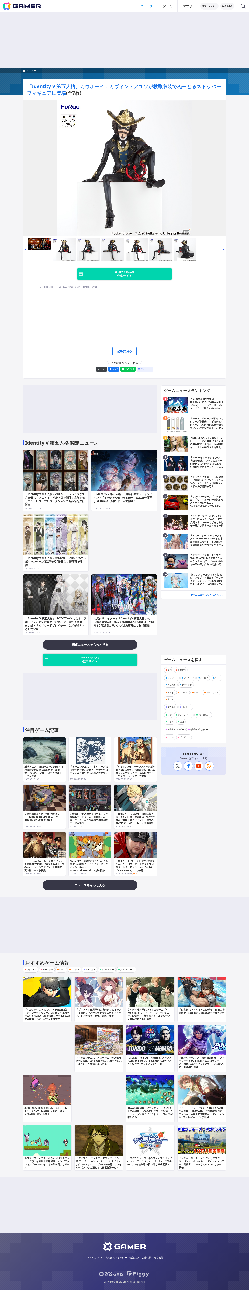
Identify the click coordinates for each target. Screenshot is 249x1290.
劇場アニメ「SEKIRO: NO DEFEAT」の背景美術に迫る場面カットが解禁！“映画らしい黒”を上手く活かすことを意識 (44, 771)
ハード (217, 677)
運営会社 (158, 1257)
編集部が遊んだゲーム (200, 729)
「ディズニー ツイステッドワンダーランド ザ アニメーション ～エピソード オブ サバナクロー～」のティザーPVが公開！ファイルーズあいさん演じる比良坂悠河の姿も (99, 1162)
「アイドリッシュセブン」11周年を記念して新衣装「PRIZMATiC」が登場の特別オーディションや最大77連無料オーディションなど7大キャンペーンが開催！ (202, 1112)
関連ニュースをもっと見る (90, 644)
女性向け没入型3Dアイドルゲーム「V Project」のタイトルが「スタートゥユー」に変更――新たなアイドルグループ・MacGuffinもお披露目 (149, 1014)
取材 (170, 714)
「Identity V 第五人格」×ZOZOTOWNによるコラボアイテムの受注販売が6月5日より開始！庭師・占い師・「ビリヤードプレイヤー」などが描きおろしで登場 (55, 623)
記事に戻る (124, 351)
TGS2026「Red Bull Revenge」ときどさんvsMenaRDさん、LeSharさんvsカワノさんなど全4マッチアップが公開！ (149, 1060)
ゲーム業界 (90, 969)
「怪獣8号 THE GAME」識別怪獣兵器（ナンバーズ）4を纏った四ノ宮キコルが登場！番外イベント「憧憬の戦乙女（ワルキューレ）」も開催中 (135, 818)
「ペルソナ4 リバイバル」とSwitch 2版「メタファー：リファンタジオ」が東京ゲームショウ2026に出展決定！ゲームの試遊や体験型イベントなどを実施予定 (47, 1014)
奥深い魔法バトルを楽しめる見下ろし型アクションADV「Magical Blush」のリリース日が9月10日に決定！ (46, 1111)
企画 (182, 721)
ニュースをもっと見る (90, 885)
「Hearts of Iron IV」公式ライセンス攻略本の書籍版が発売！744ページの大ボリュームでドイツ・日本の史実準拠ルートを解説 (44, 865)
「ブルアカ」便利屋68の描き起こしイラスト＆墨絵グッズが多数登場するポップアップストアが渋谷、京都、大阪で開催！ (98, 1012)
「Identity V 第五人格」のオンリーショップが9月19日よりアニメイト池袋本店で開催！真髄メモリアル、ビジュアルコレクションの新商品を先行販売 (55, 499)
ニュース (147, 6)
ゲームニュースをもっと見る (205, 594)
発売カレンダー (209, 6)
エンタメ (184, 692)
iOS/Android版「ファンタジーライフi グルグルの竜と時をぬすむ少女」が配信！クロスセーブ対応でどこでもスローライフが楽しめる (149, 1112)
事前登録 (182, 670)
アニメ (171, 699)
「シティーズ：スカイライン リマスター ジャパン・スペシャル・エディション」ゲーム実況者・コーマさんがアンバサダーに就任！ (201, 1162)
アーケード (189, 677)
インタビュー (204, 714)
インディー (173, 677)
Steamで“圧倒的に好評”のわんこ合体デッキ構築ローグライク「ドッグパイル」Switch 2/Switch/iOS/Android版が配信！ (89, 865)
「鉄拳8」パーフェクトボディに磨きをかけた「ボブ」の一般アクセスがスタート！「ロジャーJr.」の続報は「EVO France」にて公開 (135, 865)
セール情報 (48, 969)
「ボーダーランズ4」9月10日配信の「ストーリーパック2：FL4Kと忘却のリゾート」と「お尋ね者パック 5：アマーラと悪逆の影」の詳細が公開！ (202, 1062)
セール (171, 737)
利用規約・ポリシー (116, 1257)
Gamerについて (94, 1257)
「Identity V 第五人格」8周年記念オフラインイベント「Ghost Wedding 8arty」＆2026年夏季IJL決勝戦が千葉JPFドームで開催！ (123, 497)
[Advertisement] (124, 40)
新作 (170, 670)
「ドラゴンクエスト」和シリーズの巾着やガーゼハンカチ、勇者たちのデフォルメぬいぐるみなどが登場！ (89, 769)
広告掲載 (146, 1257)
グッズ (197, 692)
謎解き (171, 692)
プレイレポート (185, 714)
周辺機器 (172, 684)
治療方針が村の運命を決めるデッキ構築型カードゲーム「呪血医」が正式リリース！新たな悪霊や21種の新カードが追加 (89, 818)
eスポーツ (186, 707)
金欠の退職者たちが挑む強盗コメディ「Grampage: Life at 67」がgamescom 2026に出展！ (43, 816)
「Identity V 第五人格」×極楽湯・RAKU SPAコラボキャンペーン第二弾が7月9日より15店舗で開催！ (55, 561)
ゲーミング (187, 684)
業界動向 (172, 707)
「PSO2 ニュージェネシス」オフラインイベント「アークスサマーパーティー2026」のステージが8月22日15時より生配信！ (150, 1161)
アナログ (204, 677)
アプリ (187, 6)
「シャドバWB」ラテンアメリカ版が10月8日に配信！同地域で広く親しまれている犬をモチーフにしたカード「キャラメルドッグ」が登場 (135, 771)
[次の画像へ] (124, 168)
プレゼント (185, 737)
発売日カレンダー (176, 729)
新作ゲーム (31, 969)
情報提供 (134, 1257)
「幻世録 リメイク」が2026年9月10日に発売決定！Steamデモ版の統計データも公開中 (202, 1012)
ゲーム (167, 6)
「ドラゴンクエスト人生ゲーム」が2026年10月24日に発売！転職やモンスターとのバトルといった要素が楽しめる (99, 1060)
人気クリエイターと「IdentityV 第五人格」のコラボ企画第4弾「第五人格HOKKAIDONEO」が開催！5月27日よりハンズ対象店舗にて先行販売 (124, 621)
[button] (25, 249)
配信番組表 (227, 6)
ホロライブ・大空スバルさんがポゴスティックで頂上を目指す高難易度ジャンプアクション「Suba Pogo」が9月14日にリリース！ (46, 1162)
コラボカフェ (212, 692)
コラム (171, 721)
